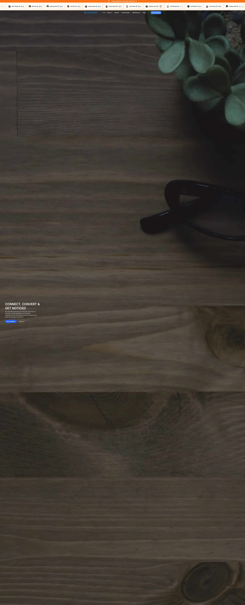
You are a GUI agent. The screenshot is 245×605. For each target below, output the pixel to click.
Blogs (144, 12)
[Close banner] (243, 6)
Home (104, 12)
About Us (21, 321)
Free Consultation (156, 12)
